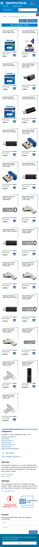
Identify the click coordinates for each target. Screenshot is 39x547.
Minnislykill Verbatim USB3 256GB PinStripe (9, 296)
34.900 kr (5, 420)
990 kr (4, 56)
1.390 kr (24, 89)
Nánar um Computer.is (9, 436)
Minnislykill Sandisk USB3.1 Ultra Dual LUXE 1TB (8, 396)
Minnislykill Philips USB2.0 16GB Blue (8, 64)
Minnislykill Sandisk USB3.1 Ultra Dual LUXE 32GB (28, 198)
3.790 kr (24, 221)
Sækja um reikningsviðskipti (10, 448)
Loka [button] (19, 543)
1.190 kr (24, 56)
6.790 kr (5, 321)
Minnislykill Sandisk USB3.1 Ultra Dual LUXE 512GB (8, 363)
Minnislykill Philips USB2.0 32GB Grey (8, 97)
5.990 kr (24, 288)
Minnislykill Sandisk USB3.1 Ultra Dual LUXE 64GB (8, 264)
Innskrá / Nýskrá (7, 10)
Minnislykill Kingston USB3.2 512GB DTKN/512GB (28, 330)
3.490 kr (5, 221)
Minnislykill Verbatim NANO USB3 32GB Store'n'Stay (28, 131)
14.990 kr (25, 354)
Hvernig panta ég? (7, 440)
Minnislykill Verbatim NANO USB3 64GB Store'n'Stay (8, 165)
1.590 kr (5, 122)
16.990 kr (25, 387)
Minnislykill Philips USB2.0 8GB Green (8, 31)
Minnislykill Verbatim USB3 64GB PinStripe (29, 164)
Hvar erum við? (6, 442)
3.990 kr (5, 255)
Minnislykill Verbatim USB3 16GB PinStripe (29, 97)
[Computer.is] (16, 3)
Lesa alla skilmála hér (8, 491)
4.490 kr (24, 255)
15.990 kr (5, 387)
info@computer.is (17, 6)
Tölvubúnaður (13, 16)
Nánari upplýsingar (7, 474)
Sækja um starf (6, 446)
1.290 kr (5, 89)
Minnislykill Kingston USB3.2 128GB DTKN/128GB (28, 231)
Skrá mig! (33, 532)
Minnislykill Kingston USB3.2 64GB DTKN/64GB (8, 198)
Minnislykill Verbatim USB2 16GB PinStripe (29, 31)
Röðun (22, 21)
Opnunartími (5, 438)
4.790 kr (5, 288)
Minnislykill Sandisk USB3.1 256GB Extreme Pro (28, 363)
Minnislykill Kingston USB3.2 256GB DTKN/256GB (28, 297)
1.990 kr (5, 155)
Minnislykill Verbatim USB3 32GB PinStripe (9, 130)
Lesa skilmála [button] (14, 539)
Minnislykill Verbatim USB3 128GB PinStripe (9, 230)
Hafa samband (6, 476)
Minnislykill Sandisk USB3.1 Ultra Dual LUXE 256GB (8, 330)
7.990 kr (24, 321)
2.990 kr (5, 188)
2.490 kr (24, 155)
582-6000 (5, 6)
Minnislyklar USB (26, 16)
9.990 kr (5, 354)
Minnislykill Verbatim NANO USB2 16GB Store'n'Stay (28, 65)
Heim (4, 16)
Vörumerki (31, 21)
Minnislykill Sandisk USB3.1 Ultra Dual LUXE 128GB (28, 264)
